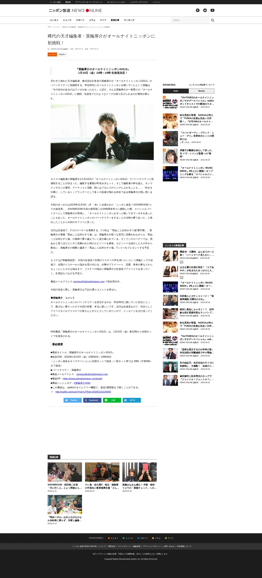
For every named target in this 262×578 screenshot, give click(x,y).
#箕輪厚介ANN (82, 383)
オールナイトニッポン (116, 2)
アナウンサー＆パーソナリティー (89, 2)
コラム (92, 20)
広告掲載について (184, 546)
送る (112, 400)
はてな (132, 400)
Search (212, 20)
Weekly (201, 91)
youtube (212, 10)
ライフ (103, 20)
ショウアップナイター (139, 2)
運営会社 (112, 546)
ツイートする (73, 400)
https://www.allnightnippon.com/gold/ (82, 378)
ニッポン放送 (55, 2)
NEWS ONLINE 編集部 (59, 49)
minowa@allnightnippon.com (88, 281)
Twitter (205, 10)
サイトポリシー (124, 546)
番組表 (68, 2)
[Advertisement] (188, 54)
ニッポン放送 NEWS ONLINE (81, 10)
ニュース (67, 20)
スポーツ (80, 20)
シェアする (92, 400)
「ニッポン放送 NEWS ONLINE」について (88, 546)
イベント (156, 2)
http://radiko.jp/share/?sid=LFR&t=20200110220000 (83, 392)
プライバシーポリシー (152, 546)
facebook (198, 10)
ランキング (129, 20)
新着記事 (115, 20)
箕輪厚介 (62, 54)
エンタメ (54, 20)
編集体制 (136, 546)
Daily (176, 91)
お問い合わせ (168, 546)
